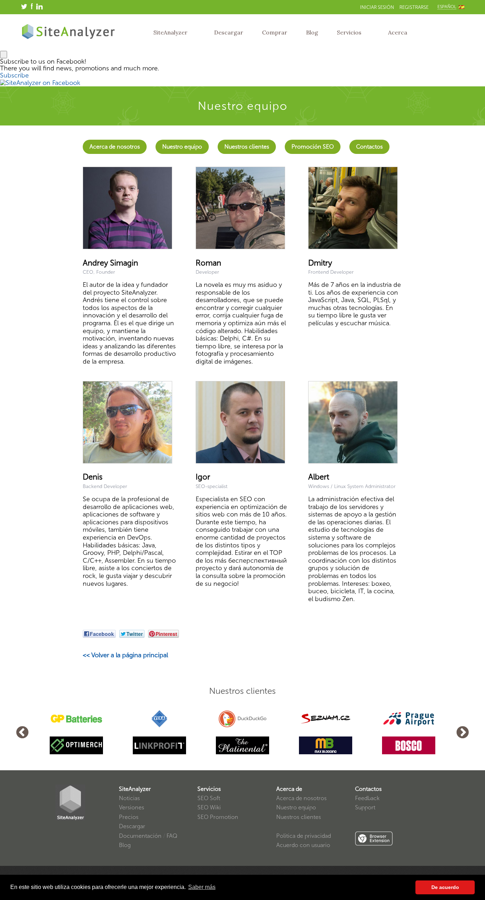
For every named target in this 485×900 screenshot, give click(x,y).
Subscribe (14, 75)
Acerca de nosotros (114, 146)
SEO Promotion (217, 817)
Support (365, 807)
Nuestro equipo (182, 146)
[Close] (3, 54)
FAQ (172, 835)
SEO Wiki (209, 807)
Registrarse (414, 7)
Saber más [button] (202, 887)
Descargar (228, 32)
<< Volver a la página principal (125, 655)
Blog (312, 32)
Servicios (349, 32)
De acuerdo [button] (445, 887)
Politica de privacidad (303, 835)
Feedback (367, 798)
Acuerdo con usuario (303, 845)
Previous (22, 733)
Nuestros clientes (246, 146)
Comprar (274, 32)
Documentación (140, 835)
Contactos (369, 146)
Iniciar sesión (377, 7)
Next (463, 733)
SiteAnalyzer (170, 32)
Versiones (131, 807)
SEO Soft (208, 798)
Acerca (397, 32)
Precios (128, 817)
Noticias (129, 798)
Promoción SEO (312, 146)
